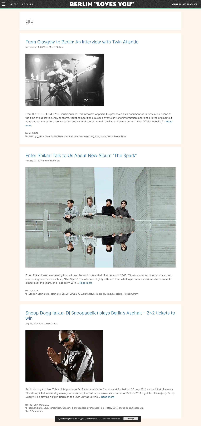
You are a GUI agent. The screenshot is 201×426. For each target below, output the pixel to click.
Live (97, 136)
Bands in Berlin (36, 294)
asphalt (32, 408)
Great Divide (51, 136)
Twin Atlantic (120, 136)
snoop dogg (125, 408)
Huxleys (107, 294)
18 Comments (36, 411)
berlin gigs (56, 294)
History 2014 (111, 408)
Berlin (31, 136)
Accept (131, 418)
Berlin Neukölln (90, 294)
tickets (135, 408)
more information (113, 419)
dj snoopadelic (79, 408)
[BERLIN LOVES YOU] (102, 3)
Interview (78, 136)
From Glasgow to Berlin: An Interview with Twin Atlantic (81, 41)
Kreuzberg (89, 136)
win (141, 408)
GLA (41, 136)
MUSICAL (33, 133)
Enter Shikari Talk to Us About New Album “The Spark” (81, 155)
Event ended (93, 408)
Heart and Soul (65, 136)
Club (46, 408)
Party (110, 136)
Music (103, 136)
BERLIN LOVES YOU (72, 294)
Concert (66, 408)
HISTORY (33, 404)
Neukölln (128, 294)
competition (55, 408)
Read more (85, 282)
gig (36, 136)
